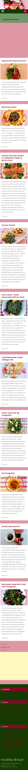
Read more (5, 98)
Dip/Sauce (19, 735)
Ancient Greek (8, 707)
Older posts (6, 647)
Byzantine (6, 709)
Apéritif (14, 731)
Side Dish (15, 742)
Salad (9, 742)
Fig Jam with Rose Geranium (14, 61)
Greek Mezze (7, 737)
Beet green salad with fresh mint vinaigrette (14, 585)
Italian (16, 711)
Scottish (11, 715)
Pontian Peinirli (8, 225)
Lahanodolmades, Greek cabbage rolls (12, 358)
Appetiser (6, 731)
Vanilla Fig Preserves (11, 526)
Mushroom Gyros (9, 107)
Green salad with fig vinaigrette (10, 414)
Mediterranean (8, 713)
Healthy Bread (12, 3)
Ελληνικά (6, 694)
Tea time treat (8, 746)
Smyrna (18, 715)
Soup (17, 744)
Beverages (6, 733)
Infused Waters (12, 740)
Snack (22, 742)
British (17, 707)
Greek (11, 711)
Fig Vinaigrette (8, 473)
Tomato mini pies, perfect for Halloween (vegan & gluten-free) (13, 157)
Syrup (22, 744)
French (5, 711)
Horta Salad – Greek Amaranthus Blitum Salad (13, 296)
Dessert (5, 735)
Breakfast (21, 733)
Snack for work (8, 744)
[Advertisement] (14, 41)
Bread (13, 733)
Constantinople (17, 709)
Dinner (12, 735)
